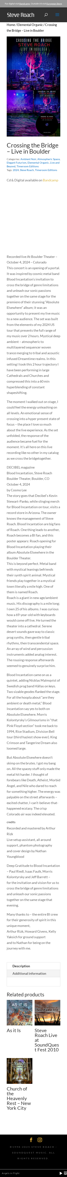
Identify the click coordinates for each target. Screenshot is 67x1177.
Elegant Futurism (16, 162)
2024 (16, 170)
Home (11, 25)
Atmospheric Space (48, 159)
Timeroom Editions (28, 166)
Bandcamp (24, 3)
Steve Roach (27, 170)
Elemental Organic (30, 25)
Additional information (29, 973)
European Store (54, 3)
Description (21, 966)
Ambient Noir (28, 159)
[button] (61, 1173)
